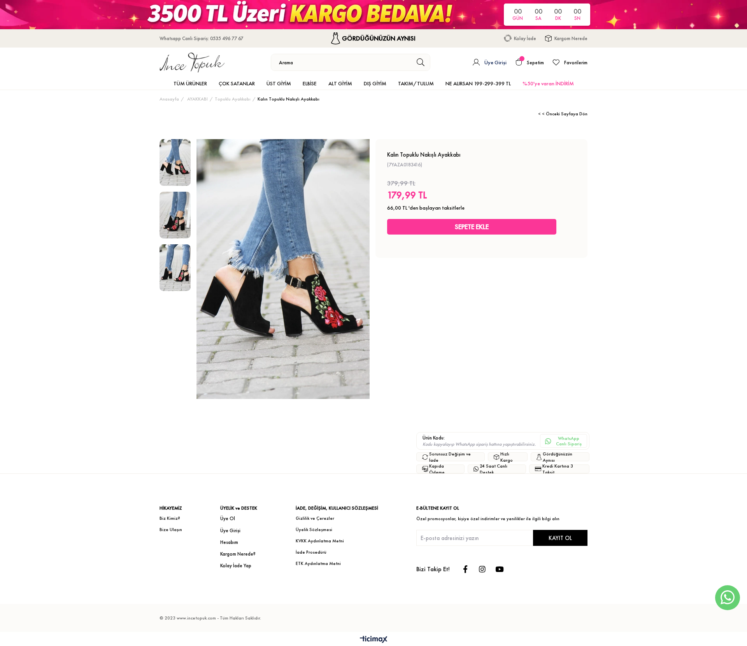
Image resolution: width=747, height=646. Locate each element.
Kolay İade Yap (235, 565)
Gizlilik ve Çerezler (315, 518)
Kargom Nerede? (238, 554)
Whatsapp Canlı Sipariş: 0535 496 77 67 (201, 38)
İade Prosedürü (311, 552)
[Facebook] (465, 569)
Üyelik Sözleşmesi (314, 529)
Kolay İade (525, 38)
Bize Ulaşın (171, 529)
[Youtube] (499, 569)
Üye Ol (227, 518)
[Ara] (421, 62)
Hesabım (229, 542)
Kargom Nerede (570, 38)
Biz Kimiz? (170, 518)
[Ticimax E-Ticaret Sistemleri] (374, 640)
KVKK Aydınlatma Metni (320, 541)
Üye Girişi (230, 530)
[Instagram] (482, 569)
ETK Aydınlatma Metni (318, 563)
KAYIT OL (560, 538)
